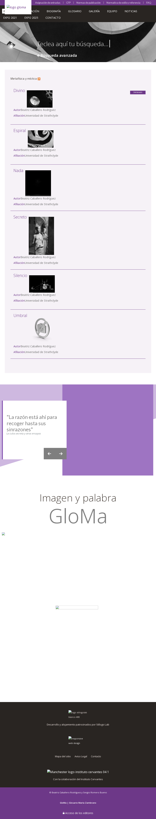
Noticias (131, 11)
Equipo (112, 11)
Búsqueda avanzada (59, 55)
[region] (78, 430)
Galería (94, 11)
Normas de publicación (88, 3)
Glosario (74, 11)
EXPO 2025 (31, 17)
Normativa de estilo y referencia (123, 3)
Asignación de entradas (47, 3)
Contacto (53, 17)
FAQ (148, 2)
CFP (68, 3)
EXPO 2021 (10, 17)
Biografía (54, 11)
